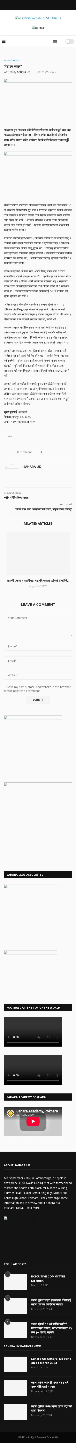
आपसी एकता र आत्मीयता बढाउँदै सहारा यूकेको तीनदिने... (38, 580)
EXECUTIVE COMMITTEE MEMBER (48, 1278)
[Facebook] (22, 4)
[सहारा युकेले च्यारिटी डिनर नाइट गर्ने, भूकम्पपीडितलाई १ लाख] (15, 1388)
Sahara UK (23, 72)
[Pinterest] (26, 1253)
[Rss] (54, 4)
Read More (33, 1208)
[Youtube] (43, 4)
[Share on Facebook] (48, 452)
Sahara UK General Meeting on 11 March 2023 (51, 1361)
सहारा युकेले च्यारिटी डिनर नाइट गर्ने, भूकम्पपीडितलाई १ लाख (50, 1384)
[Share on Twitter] (52, 452)
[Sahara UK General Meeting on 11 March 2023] (15, 1364)
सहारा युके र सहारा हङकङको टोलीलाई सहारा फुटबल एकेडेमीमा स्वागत (51, 1302)
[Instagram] (33, 4)
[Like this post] (44, 452)
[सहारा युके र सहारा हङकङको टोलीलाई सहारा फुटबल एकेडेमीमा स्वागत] (15, 1306)
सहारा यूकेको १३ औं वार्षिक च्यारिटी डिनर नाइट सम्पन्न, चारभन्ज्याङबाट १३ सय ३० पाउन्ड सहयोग (51, 1328)
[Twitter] (27, 4)
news (9, 436)
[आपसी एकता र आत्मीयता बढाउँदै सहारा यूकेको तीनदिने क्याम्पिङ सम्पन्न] (38, 553)
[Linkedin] (38, 4)
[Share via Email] (59, 452)
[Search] (61, 41)
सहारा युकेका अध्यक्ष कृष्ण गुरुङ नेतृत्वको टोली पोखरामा (51, 1408)
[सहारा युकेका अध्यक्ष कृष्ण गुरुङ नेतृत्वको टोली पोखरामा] (15, 1412)
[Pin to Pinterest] (56, 452)
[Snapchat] (48, 4)
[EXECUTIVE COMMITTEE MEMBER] (15, 1282)
